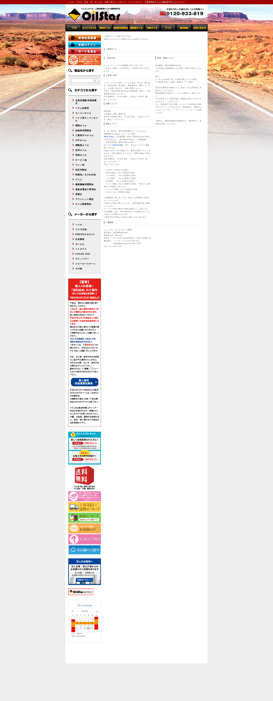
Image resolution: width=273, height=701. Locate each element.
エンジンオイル (83, 113)
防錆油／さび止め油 (85, 174)
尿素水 (78, 194)
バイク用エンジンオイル (86, 119)
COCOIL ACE (82, 254)
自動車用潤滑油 (83, 130)
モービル (79, 244)
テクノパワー (82, 259)
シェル (78, 224)
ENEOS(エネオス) (84, 234)
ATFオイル (81, 140)
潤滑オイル (81, 125)
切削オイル (81, 155)
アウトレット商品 (84, 199)
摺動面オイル (82, 145)
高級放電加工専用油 (85, 189)
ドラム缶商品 (82, 108)
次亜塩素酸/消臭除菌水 (86, 101)
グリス (78, 179)
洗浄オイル (81, 150)
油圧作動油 (81, 169)
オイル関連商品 (83, 204)
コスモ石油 (81, 229)
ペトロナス (81, 249)
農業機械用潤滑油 (84, 184)
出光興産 (79, 239)
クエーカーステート (85, 263)
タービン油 (81, 160)
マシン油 (79, 165)
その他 (78, 268)
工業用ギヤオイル (84, 135)
